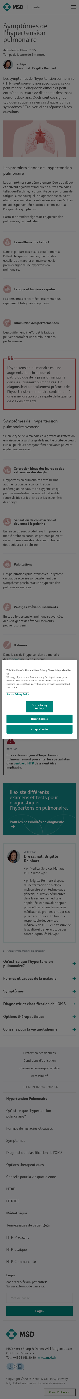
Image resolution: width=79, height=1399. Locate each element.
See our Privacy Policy (17, 694)
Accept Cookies (39, 729)
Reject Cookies (39, 718)
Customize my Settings (40, 707)
